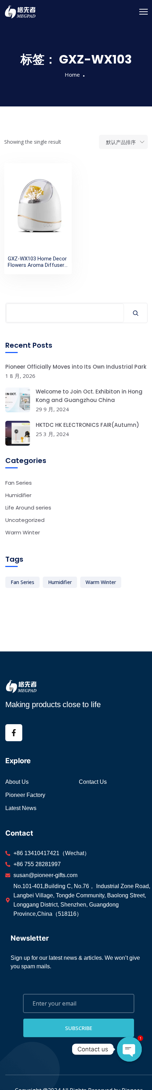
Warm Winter (22, 532)
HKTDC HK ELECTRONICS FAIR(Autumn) (87, 425)
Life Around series (28, 507)
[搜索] (135, 313)
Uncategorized (25, 520)
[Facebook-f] (13, 732)
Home (72, 74)
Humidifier (18, 495)
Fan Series (18, 482)
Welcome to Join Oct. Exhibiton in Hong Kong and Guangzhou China (89, 396)
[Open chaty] (129, 1049)
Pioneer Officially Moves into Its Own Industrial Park (75, 366)
